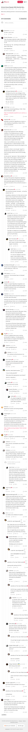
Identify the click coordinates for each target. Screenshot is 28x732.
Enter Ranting (9, 359)
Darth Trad (6, 107)
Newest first (23, 18)
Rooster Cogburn (10, 682)
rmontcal (6, 293)
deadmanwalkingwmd (11, 494)
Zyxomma (6, 30)
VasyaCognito (7, 413)
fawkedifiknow (7, 176)
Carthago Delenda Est (11, 91)
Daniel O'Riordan (8, 37)
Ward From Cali (7, 129)
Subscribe (20, 2)
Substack (7, 729)
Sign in (25, 2)
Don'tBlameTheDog (8, 265)
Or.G (7, 513)
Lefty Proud (8, 487)
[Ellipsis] (26, 30)
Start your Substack (10, 725)
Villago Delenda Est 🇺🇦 (14, 664)
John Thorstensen (10, 189)
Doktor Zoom (4, 8)
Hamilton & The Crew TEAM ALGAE (15, 562)
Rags (5, 333)
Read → (3, 14)
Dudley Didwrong (13, 645)
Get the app (20, 725)
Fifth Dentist (7, 273)
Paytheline (6, 119)
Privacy (20, 721)
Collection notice (14, 722)
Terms (24, 721)
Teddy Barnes (9, 53)
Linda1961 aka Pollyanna (13, 521)
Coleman (8, 345)
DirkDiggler (7, 699)
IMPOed (6, 406)
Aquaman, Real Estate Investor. (13, 370)
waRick (5, 65)
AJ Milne (6, 282)
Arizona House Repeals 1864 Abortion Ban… (13, 7)
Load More (4, 714)
